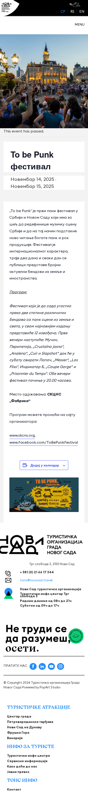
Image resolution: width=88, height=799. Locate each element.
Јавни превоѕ (18, 772)
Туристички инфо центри (28, 755)
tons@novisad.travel (36, 580)
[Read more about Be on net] (75, 4)
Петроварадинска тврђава (30, 722)
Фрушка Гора (18, 732)
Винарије (15, 738)
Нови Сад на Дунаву (24, 727)
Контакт (14, 789)
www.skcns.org (22, 435)
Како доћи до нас (22, 766)
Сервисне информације (27, 761)
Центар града (19, 716)
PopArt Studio (50, 687)
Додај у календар (45, 465)
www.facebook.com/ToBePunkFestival (43, 442)
